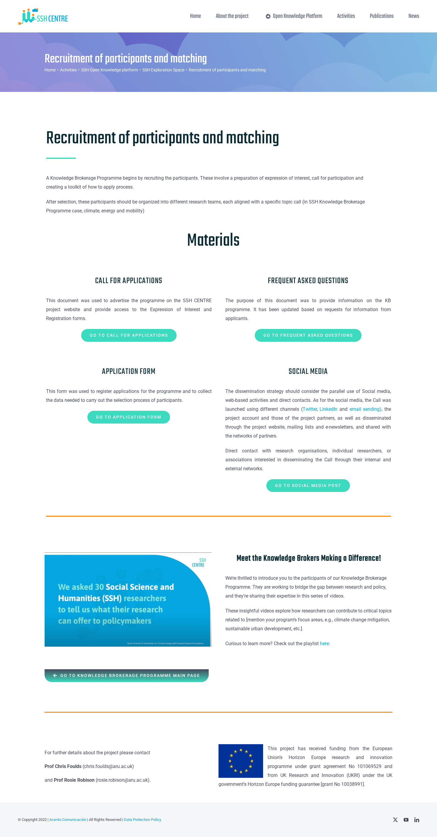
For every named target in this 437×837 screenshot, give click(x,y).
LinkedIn (329, 409)
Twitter (310, 409)
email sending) (366, 409)
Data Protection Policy (142, 819)
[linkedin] (416, 819)
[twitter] (395, 819)
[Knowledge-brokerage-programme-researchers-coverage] (128, 554)
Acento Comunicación (67, 819)
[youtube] (406, 819)
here (324, 643)
